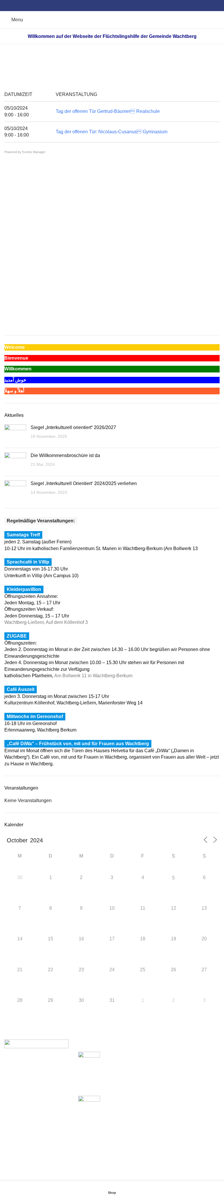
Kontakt (159, 1087)
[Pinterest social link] (112, 6)
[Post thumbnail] (15, 433)
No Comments (117, 1083)
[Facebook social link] (98, 6)
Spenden (161, 1054)
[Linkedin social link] (119, 6)
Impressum (163, 1065)
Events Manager (34, 152)
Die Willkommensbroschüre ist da (65, 455)
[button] (8, 310)
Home (91, 67)
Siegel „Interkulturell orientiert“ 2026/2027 (73, 427)
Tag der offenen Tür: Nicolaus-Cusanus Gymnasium (111, 131)
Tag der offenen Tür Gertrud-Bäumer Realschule (108, 111)
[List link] (38, 1069)
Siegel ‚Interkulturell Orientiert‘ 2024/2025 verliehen (84, 483)
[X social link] (105, 6)
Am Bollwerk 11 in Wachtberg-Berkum (93, 675)
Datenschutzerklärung (174, 1076)
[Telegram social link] (125, 6)
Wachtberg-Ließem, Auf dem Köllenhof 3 (46, 622)
